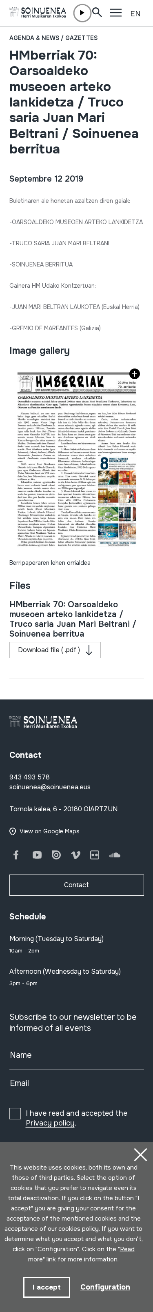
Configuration (105, 1287)
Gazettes (81, 38)
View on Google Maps (50, 831)
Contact (76, 885)
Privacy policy (50, 1123)
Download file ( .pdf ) (49, 650)
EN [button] (135, 13)
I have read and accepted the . (76, 1118)
